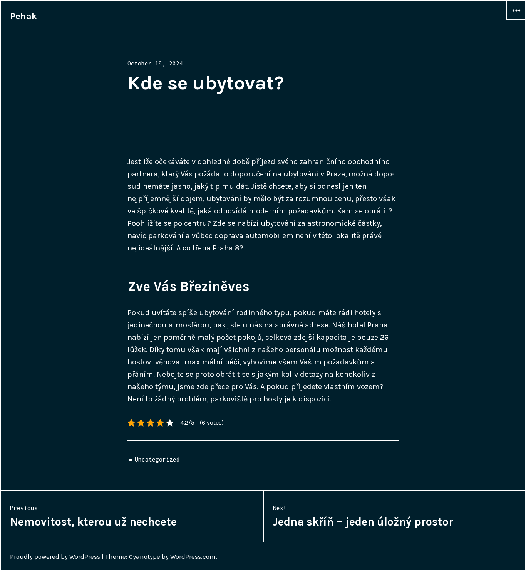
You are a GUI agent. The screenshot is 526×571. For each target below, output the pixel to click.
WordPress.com (193, 556)
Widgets (516, 19)
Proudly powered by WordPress (55, 556)
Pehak (23, 16)
